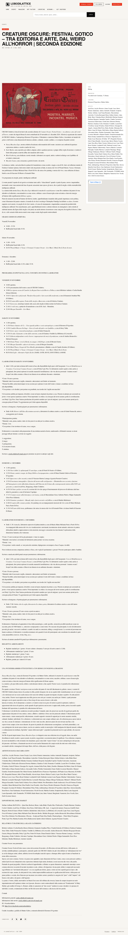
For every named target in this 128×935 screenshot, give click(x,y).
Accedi (108, 4)
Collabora (98, 4)
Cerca (91, 14)
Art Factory (31, 9)
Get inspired (61, 9)
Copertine (41, 9)
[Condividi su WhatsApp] (21, 919)
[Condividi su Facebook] (12, 919)
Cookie (114, 931)
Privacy (107, 931)
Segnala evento (86, 4)
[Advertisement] (64, 66)
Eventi (14, 9)
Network (50, 9)
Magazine (21, 9)
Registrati (117, 4)
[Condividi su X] (16, 919)
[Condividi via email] (25, 919)
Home (7, 9)
